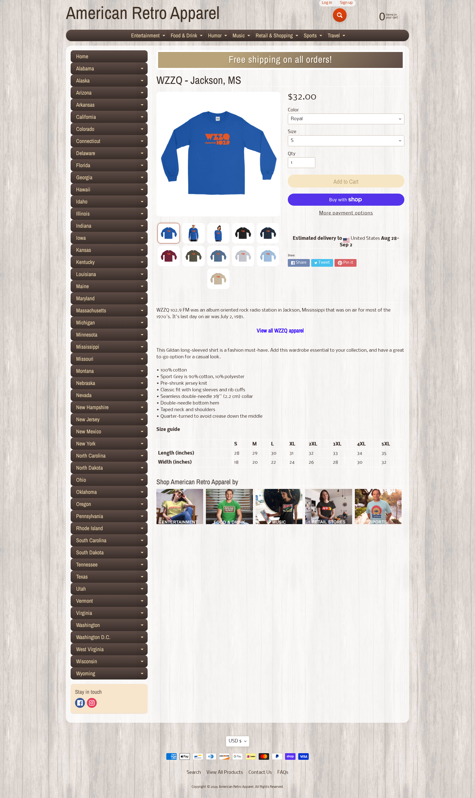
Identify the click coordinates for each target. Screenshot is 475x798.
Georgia (112, 178)
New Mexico (112, 432)
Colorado (112, 130)
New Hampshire (112, 408)
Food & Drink (187, 36)
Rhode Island (112, 529)
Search (194, 772)
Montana (112, 372)
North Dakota (112, 469)
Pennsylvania (112, 517)
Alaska (112, 82)
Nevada (112, 396)
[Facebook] (80, 703)
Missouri (112, 360)
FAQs (282, 772)
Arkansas (112, 106)
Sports (314, 36)
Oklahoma (112, 493)
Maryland (112, 299)
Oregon (112, 505)
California (112, 118)
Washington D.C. (112, 638)
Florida (112, 166)
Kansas (112, 251)
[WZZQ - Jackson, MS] (169, 233)
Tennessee (112, 566)
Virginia (112, 614)
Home (82, 56)
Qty (292, 153)
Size (292, 131)
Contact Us (260, 772)
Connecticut (112, 142)
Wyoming (112, 674)
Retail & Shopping (278, 36)
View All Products (224, 772)
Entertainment (149, 36)
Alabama (112, 70)
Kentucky (112, 263)
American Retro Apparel (143, 12)
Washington (112, 626)
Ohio (112, 481)
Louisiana (112, 275)
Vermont (112, 602)
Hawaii (112, 191)
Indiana (112, 227)
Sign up (346, 3)
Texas (112, 578)
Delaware (112, 154)
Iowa (112, 239)
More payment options (346, 213)
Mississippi (112, 348)
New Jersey (112, 420)
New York (112, 445)
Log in (327, 3)
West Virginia (112, 650)
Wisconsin (112, 662)
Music (242, 36)
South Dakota (112, 553)
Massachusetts (112, 312)
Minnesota (112, 336)
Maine (112, 287)
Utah (112, 590)
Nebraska (112, 384)
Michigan (112, 324)
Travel (337, 36)
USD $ (235, 741)
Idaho (112, 203)
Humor (218, 36)
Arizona (112, 94)
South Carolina (112, 541)
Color (293, 110)
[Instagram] (92, 703)
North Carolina (112, 457)
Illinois (112, 215)
